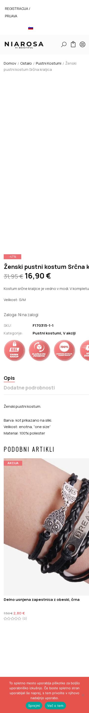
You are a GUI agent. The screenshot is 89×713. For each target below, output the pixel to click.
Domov (10, 63)
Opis (9, 378)
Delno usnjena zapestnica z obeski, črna (42, 599)
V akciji (69, 333)
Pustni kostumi (48, 63)
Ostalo (26, 63)
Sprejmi (34, 706)
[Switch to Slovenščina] (31, 27)
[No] (82, 694)
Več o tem (55, 706)
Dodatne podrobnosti (29, 388)
